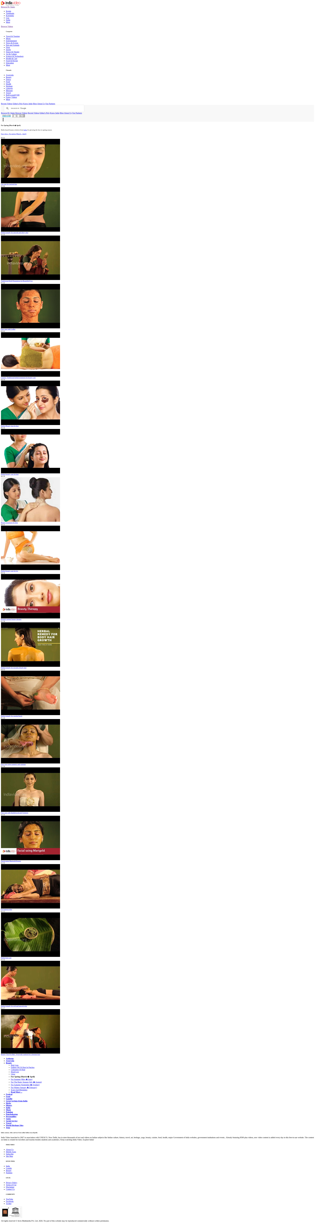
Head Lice (15, 1072)
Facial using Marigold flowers (11, 861)
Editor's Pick (18, 104)
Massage (9, 91)
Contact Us (10, 1189)
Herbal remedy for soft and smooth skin (14, 1006)
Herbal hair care (6, 958)
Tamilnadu (10, 13)
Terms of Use (11, 1185)
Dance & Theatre (12, 52)
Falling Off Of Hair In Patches (22, 1067)
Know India (27, 104)
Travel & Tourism (13, 36)
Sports (8, 50)
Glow (13, 1074)
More (8, 22)
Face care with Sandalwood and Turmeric (14, 813)
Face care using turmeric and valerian (13, 764)
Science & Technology (15, 56)
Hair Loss (14, 1065)
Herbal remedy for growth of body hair (13, 668)
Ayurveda (10, 75)
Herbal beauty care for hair (10, 474)
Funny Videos (11, 97)
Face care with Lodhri (8, 329)
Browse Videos (7, 26)
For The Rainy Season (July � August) (26, 1082)
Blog (35, 104)
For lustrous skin (6, 909)
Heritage (9, 86)
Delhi (8, 20)
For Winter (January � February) (24, 1087)
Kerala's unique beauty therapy (11, 619)
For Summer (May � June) (21, 1079)
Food (8, 82)
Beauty (8, 77)
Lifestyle (9, 88)
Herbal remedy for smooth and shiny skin (14, 232)
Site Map (9, 1156)
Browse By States (8, 7)
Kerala (8, 11)
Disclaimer (10, 1187)
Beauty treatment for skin (9, 523)
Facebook (10, 1201)
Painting (9, 1173)
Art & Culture (11, 54)
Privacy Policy (11, 1183)
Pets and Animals (12, 45)
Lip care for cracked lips (9, 184)
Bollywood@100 (12, 95)
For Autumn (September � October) (25, 1085)
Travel (8, 93)
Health (8, 84)
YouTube (9, 1199)
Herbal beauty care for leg (9, 571)
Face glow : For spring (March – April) (13, 134)
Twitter (8, 1204)
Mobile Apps (11, 1152)
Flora (8, 47)
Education (10, 63)
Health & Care (11, 58)
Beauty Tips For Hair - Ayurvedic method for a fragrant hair (20, 1054)
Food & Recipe (12, 61)
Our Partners (50, 104)
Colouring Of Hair (18, 1070)
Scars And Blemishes (19, 1090)
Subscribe (10, 1154)
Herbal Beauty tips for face (10, 426)
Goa (7, 18)
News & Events (12, 43)
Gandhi (9, 1168)
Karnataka (10, 16)
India (25, 130)
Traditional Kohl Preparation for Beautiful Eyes (17, 281)
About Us (41, 104)
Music (8, 38)
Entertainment (11, 41)
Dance (8, 79)
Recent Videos (6, 104)
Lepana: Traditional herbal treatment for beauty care (18, 378)
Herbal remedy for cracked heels (11, 716)
